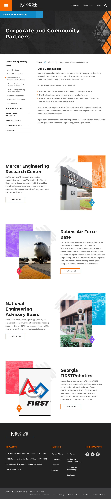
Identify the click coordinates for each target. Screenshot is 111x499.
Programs (75, 5)
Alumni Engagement (15, 96)
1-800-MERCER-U (13, 469)
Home (39, 62)
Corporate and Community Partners (16, 79)
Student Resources (14, 126)
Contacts (71, 475)
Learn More (17, 200)
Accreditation (13, 103)
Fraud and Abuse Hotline (78, 495)
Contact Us (11, 131)
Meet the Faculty (13, 121)
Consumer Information (39, 495)
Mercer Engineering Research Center (16, 85)
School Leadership (15, 74)
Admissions (88, 5)
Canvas (54, 470)
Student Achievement (16, 99)
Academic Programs (14, 108)
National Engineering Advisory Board (16, 90)
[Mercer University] (29, 7)
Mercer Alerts (57, 454)
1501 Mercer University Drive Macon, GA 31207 (26, 454)
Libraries (55, 465)
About (8, 66)
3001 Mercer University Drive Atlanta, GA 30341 (26, 459)
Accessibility (58, 495)
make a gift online (82, 123)
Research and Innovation (11, 115)
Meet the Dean (13, 70)
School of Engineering (16, 62)
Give (99, 5)
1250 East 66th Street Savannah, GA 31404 (24, 464)
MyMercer (71, 454)
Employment (56, 459)
